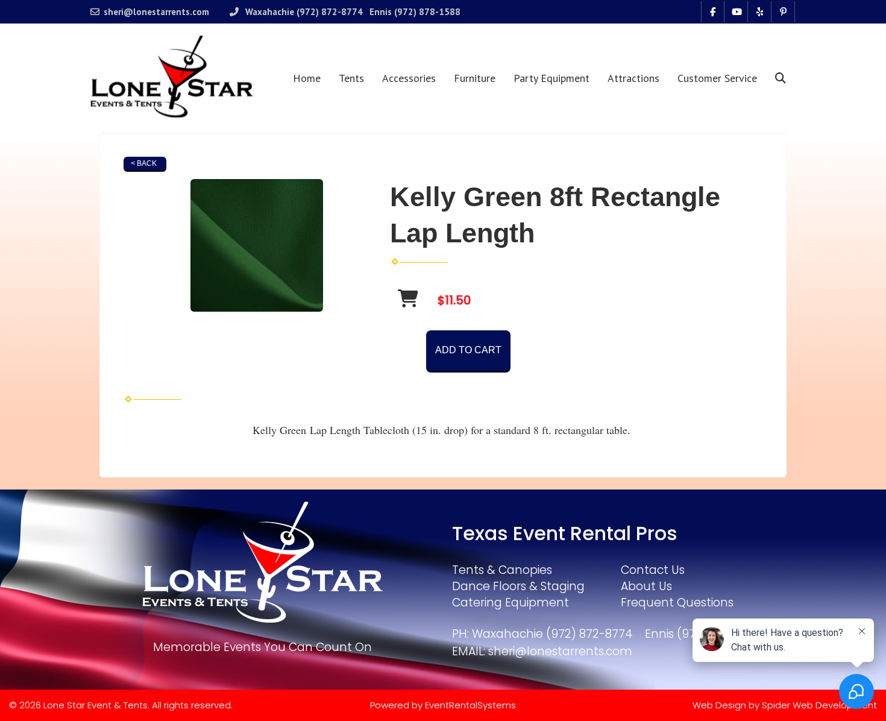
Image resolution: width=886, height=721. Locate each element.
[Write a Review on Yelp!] (759, 11)
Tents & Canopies (502, 570)
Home (307, 78)
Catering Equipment (510, 602)
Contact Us (653, 570)
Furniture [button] (474, 78)
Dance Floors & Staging (518, 586)
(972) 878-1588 (427, 11)
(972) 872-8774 (330, 11)
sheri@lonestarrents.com (156, 11)
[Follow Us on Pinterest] (783, 11)
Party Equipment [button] (551, 78)
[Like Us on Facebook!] (712, 11)
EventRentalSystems (470, 705)
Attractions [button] (633, 78)
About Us (646, 586)
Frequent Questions (677, 602)
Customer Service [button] (717, 78)
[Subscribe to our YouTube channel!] (736, 11)
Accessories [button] (409, 78)
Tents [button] (351, 78)
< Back (144, 163)
